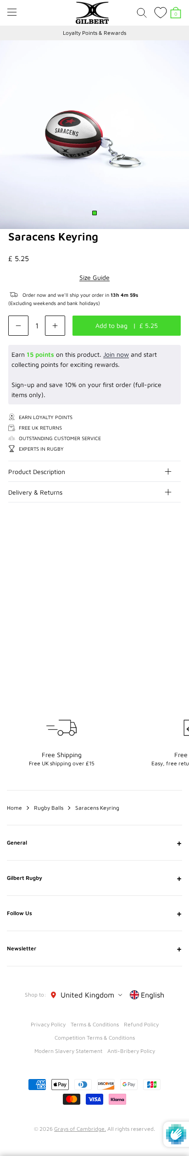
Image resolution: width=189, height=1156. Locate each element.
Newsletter (94, 948)
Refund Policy (141, 1024)
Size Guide (94, 277)
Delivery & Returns (35, 492)
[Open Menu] (12, 12)
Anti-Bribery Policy (131, 1050)
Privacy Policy (48, 1024)
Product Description (36, 471)
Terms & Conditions (95, 1024)
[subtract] (18, 326)
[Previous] (156, 557)
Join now (116, 354)
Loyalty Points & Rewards (94, 32)
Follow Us (94, 913)
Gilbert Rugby (94, 878)
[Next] (174, 557)
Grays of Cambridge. (80, 1128)
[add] (55, 326)
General (94, 842)
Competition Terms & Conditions (95, 1037)
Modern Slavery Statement (68, 1050)
